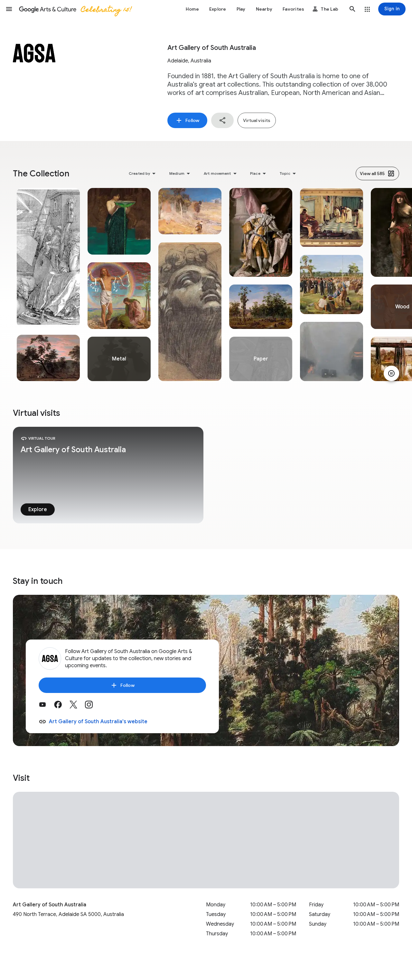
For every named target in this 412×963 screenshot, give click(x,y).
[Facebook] (62, 707)
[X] (77, 707)
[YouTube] (46, 707)
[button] (9, 9)
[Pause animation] (391, 373)
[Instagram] (92, 707)
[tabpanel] (48, 284)
